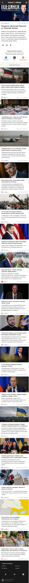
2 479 (26, 497)
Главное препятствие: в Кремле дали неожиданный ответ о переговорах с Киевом (14, 456)
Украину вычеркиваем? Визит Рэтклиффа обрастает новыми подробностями (13, 242)
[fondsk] (2, 281)
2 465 (26, 529)
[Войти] (26, 2)
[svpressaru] (2, 222)
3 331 (26, 250)
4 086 (26, 160)
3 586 (26, 192)
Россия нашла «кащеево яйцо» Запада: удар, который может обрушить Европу (13, 86)
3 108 (26, 313)
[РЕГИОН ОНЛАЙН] (2, 97)
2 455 (26, 559)
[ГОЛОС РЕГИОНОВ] (2, 467)
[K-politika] (2, 192)
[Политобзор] (14, 2)
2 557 (26, 467)
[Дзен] (23, 574)
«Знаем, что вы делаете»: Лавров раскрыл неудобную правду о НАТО (14, 395)
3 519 (26, 221)
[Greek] (2, 23)
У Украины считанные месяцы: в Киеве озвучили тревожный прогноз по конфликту (14, 425)
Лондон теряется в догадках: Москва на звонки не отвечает (13, 488)
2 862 (26, 404)
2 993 (26, 344)
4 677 (26, 128)
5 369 (26, 97)
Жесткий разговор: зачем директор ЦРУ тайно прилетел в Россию (13, 181)
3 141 (26, 281)
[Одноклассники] (6, 574)
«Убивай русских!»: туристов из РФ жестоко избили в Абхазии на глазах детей (14, 117)
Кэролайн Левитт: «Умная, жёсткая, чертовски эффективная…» (11, 270)
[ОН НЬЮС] (2, 160)
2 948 (26, 374)
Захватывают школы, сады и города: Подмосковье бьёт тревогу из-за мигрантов (14, 549)
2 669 (26, 436)
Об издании (4, 568)
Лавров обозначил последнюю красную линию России (13, 302)
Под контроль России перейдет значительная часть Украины (10, 518)
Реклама (4, 565)
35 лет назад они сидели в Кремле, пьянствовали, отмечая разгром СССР (12, 212)
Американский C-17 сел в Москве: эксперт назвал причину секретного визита (13, 149)
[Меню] (2, 2)
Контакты (17, 565)
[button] (3, 45)
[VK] (14, 574)
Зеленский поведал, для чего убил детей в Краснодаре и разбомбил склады (14, 333)
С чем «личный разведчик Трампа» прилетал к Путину (11, 365)
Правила (17, 568)
